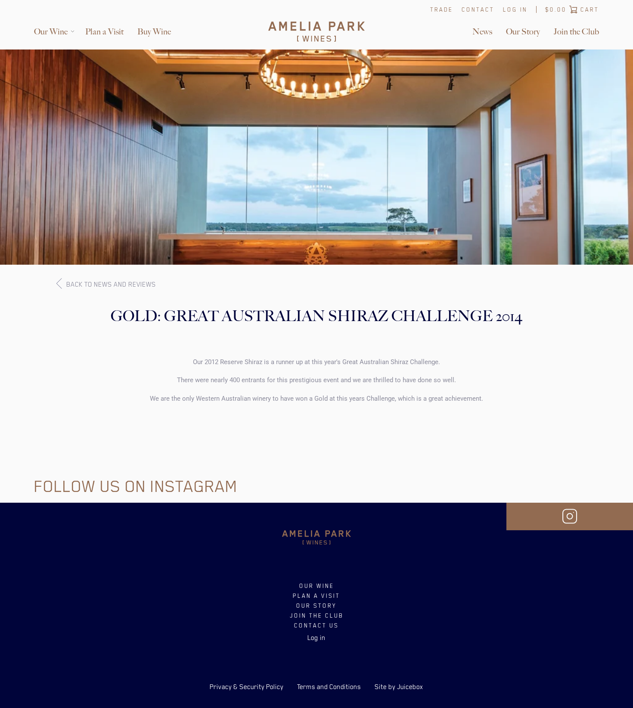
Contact (478, 9)
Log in (515, 9)
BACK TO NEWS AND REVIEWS (110, 284)
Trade (441, 9)
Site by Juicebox (399, 687)
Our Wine (51, 32)
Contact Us (316, 625)
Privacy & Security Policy (246, 687)
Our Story (523, 32)
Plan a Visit (104, 32)
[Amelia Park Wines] (316, 32)
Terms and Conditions (329, 687)
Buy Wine (154, 32)
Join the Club (576, 32)
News (482, 32)
